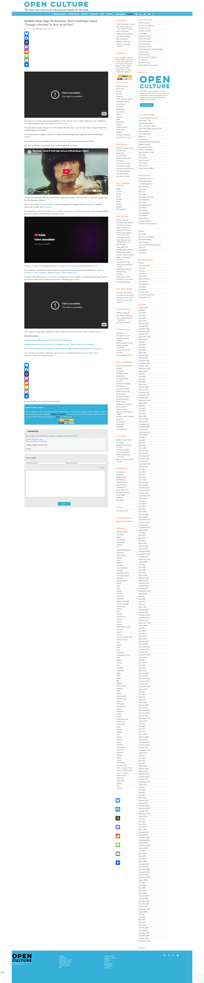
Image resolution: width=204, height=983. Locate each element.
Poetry (119, 714)
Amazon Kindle (122, 532)
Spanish (119, 207)
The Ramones (29, 121)
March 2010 (143, 830)
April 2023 (142, 414)
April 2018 (142, 573)
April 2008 (142, 891)
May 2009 (142, 856)
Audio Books (121, 555)
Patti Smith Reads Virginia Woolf (150, 129)
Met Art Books (121, 407)
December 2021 (144, 456)
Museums (120, 688)
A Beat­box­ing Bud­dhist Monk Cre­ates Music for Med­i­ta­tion (48, 340)
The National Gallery (123, 384)
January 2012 (143, 771)
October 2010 (143, 811)
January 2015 (143, 676)
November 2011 (144, 777)
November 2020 (144, 490)
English (118, 194)
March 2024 (143, 384)
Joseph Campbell (145, 31)
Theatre (119, 755)
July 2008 (142, 883)
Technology (121, 747)
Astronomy (120, 89)
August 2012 (143, 753)
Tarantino (142, 268)
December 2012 (144, 742)
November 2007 (144, 904)
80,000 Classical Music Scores (124, 446)
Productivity (121, 722)
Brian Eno (142, 192)
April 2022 (142, 445)
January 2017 (143, 612)
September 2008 (144, 877)
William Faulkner (144, 144)
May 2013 (142, 729)
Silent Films (120, 153)
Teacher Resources (123, 350)
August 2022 (143, 435)
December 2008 (144, 869)
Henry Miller (143, 194)
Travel (119, 758)
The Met (119, 368)
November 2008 (144, 872)
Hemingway (120, 472)
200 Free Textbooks (123, 42)
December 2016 (144, 615)
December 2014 (144, 679)
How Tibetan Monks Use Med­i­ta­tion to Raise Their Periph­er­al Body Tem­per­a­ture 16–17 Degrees (63, 349)
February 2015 (144, 673)
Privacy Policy (64, 964)
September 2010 (144, 814)
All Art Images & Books (124, 366)
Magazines (120, 670)
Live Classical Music (123, 452)
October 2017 (143, 588)
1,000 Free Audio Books (124, 34)
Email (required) (32, 463)
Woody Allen (143, 281)
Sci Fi (118, 735)
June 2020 (142, 504)
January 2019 (143, 549)
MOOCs (119, 683)
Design (119, 591)
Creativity (120, 578)
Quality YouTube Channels (122, 346)
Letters (119, 660)
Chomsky (119, 274)
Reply (28, 449)
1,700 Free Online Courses (125, 24)
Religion (32, 29)
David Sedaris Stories (123, 269)
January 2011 (143, 803)
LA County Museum (123, 389)
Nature (119, 693)
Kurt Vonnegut (121, 485)
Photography (121, 706)
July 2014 (142, 692)
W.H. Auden (143, 202)
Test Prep (119, 352)
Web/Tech (120, 778)
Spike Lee (142, 247)
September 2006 (144, 941)
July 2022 (142, 437)
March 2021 (143, 480)
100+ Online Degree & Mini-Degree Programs (124, 28)
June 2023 (142, 408)
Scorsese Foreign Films (147, 295)
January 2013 (143, 739)
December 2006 (144, 933)
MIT (118, 681)
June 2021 (142, 472)
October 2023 (143, 398)
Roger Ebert (143, 289)
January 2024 (143, 390)
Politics (119, 717)
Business (119, 94)
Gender (119, 622)
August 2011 (143, 785)
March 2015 (143, 671)
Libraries (120, 663)
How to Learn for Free (124, 637)
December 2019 (144, 520)
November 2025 (144, 331)
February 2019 (144, 546)
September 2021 (144, 464)
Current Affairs (122, 581)
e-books (119, 594)
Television (120, 753)
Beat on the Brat (47, 204)
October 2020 (143, 493)
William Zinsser (121, 482)
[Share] (66, 65)
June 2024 (142, 376)
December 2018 (144, 551)
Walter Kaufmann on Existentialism (151, 49)
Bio (60, 967)
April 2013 (142, 732)
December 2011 (144, 774)
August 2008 (143, 880)
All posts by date (122, 511)
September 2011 (144, 782)
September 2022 (144, 432)
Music (118, 691)
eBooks (107, 967)
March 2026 (143, 321)
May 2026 (142, 316)
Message (102, 467)
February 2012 (144, 769)
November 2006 (144, 936)
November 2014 (144, 681)
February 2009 (144, 864)
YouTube (120, 788)
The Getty (119, 371)
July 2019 (142, 533)
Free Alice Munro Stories (124, 250)
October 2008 (143, 875)
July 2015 (142, 660)
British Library (121, 394)
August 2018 (143, 562)
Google (119, 624)
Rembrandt (120, 424)
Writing (119, 783)
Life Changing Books (123, 282)
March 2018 (143, 575)
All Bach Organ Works (124, 440)
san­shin (72, 198)
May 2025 (142, 347)
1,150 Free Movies (122, 31)
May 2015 (142, 665)
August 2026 (143, 308)
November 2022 (144, 427)
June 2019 (142, 535)
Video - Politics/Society (125, 770)
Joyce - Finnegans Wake (147, 126)
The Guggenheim (122, 379)
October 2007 (143, 906)
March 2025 (143, 353)
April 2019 (142, 541)
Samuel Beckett (144, 213)
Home (61, 956)
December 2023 (144, 392)
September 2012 (144, 750)
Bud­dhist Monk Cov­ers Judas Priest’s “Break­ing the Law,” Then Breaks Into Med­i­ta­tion (59, 344)
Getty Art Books (121, 409)
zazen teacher (52, 277)
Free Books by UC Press (124, 279)
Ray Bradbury (121, 480)
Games (119, 619)
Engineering (120, 109)
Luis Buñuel (142, 287)
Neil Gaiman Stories (123, 230)
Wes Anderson (144, 284)
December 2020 (144, 488)
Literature (119, 117)
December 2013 (144, 710)
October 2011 (143, 779)
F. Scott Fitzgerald (145, 184)
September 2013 (144, 718)
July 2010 (142, 819)
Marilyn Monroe (144, 218)
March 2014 (143, 702)
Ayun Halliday (32, 401)
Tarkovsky (142, 274)
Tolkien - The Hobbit (146, 150)
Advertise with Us (66, 960)
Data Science (120, 104)
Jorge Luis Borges (145, 39)
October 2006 (143, 938)
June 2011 (142, 790)
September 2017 (144, 591)
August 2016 (143, 626)
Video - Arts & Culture (124, 768)
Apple (119, 537)
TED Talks (120, 750)
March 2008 (143, 893)
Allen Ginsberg (144, 186)
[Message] (66, 56)
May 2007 (142, 920)
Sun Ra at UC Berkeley (146, 25)
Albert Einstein (144, 131)
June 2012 (142, 758)
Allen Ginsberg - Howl (146, 152)
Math (118, 119)
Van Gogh (119, 427)
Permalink (43, 401)
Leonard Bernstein (145, 41)
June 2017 (142, 599)
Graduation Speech (123, 627)
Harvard (119, 629)
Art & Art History (122, 86)
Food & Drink (121, 617)
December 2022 (144, 424)
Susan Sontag (144, 292)
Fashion (119, 609)
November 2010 (144, 808)
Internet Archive (122, 640)
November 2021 (144, 459)
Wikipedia (120, 781)
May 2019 (142, 538)
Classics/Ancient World (124, 99)
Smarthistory (120, 422)
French (118, 197)
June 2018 (142, 567)
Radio (119, 727)
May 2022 (142, 443)
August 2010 (143, 816)
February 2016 (144, 641)
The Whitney (120, 386)
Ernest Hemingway (145, 181)
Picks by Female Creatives (148, 223)
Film (118, 611)
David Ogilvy (120, 495)
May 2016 (142, 633)
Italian (118, 202)
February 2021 (144, 482)
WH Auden (142, 234)
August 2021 (143, 467)
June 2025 (142, 345)
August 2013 (143, 721)
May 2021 (142, 474)
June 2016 (142, 631)
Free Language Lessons (124, 343)
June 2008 (142, 885)
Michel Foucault (144, 23)
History (118, 114)
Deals (119, 588)
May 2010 (142, 824)
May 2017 (142, 602)
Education (120, 599)
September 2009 (144, 845)
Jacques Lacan (144, 52)
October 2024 (143, 366)
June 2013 (142, 726)
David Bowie (143, 210)
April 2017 (142, 604)
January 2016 (143, 644)
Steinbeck (119, 498)
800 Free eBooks (122, 39)
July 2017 (142, 596)
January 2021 (143, 485)
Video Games (121, 776)
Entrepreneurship (123, 604)
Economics (120, 107)
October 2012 (143, 747)
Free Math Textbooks (123, 322)
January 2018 (143, 580)
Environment (120, 112)
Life (118, 665)
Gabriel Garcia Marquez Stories (124, 265)
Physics (118, 125)
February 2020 (144, 514)
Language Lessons (123, 655)
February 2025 (144, 355)
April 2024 (142, 382)
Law (118, 658)
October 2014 (143, 684)
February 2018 (144, 578)
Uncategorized (122, 765)
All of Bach (120, 442)
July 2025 (142, 342)
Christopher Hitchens (146, 197)
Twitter (119, 760)
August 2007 (143, 912)
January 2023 (143, 421)
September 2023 (144, 400)
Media (119, 678)
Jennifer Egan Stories (123, 252)
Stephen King (120, 272)
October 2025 (143, 334)
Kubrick (141, 263)
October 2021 (143, 461)
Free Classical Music (123, 450)
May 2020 (142, 506)
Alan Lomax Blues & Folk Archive (125, 460)
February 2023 (144, 419)
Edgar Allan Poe (122, 247)
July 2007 (142, 914)
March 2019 (143, 543)
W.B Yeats (142, 155)
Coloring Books (121, 429)
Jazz (118, 647)
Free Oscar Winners (123, 176)
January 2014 (143, 708)
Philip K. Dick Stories (123, 228)
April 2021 (142, 477)
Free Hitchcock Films (123, 163)
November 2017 (144, 586)
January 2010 (143, 835)
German (119, 199)
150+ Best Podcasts (123, 36)
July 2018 (142, 565)
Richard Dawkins (144, 44)
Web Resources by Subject (122, 339)
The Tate (119, 381)
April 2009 (142, 859)
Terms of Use (64, 966)
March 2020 (143, 512)
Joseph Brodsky (144, 200)
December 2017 (144, 583)
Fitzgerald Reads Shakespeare (149, 142)
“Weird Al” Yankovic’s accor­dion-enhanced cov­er (57, 211)
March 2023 (143, 416)
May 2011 (142, 792)
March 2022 (143, 448)
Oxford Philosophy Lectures (148, 65)
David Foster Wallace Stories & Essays (123, 234)
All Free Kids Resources (124, 355)
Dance (119, 583)
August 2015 (143, 657)
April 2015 (142, 668)
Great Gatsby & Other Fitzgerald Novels (123, 241)
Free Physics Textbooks (124, 315)
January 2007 (143, 930)
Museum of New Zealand (125, 416)
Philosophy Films (144, 297)
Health (119, 632)
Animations (120, 161)
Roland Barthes (144, 55)
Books (119, 560)
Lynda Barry (143, 250)
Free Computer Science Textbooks (124, 319)
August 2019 (143, 530)
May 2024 (142, 379)
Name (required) (71, 463)
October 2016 (143, 620)
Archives (120, 545)
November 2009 (144, 840)
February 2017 (144, 610)
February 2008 (144, 896)
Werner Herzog (144, 279)
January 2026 (143, 326)
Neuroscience (121, 696)
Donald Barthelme (145, 205)
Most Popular (121, 686)
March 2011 (143, 798)
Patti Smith (142, 189)
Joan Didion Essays (123, 262)
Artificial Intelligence (124, 550)
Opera (119, 701)
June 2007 (142, 917)
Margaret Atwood (122, 492)
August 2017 (143, 594)
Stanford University (123, 391)
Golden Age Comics (123, 277)
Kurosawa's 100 (144, 266)
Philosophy (120, 122)
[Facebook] (66, 38)
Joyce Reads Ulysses (146, 123)
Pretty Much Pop (122, 719)
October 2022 (143, 429)
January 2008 (143, 898)
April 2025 (142, 350)
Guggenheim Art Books (124, 404)
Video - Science (122, 773)
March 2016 (143, 639)
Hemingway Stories (123, 237)
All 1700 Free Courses (123, 137)
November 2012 (144, 745)
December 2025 (144, 329)
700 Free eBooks (122, 220)
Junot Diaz (142, 253)
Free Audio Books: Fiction (125, 295)
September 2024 (144, 368)
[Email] (66, 60)
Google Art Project (122, 396)
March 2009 (143, 861)
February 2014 (144, 705)
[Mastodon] (66, 47)
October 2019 (143, 525)
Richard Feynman (145, 28)
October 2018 (143, 557)
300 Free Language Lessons (123, 45)
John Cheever (143, 166)
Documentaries (121, 156)
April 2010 (142, 827)
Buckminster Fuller (145, 47)
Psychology (120, 130)
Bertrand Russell (144, 62)
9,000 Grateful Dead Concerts (123, 456)
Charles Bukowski (145, 134)
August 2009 (143, 848)
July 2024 (142, 374)
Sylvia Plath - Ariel (145, 121)
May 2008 (142, 888)
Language (120, 652)
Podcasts (120, 712)
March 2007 (143, 925)
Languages (108, 964)
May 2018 (142, 570)
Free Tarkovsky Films (123, 171)
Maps (118, 673)
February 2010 (144, 832)
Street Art (119, 419)
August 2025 (143, 339)
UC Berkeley (121, 763)
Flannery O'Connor (145, 147)
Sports (119, 742)
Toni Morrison (121, 487)
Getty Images (121, 402)
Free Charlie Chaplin (123, 166)
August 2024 (143, 371)
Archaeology (121, 540)
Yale (118, 786)
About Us (62, 958)
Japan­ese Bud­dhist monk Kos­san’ (48, 141)
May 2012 (142, 761)
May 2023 (142, 411)
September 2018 (144, 559)
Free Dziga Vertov (122, 174)
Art (118, 547)
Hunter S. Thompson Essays (123, 258)
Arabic (118, 189)
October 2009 (143, 843)
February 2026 (144, 323)
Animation (120, 535)
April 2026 (142, 318)
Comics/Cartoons (123, 573)
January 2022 (143, 453)
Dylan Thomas (144, 160)
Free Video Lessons (123, 336)
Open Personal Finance (124, 521)
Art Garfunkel (143, 216)
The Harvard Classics (123, 225)
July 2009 (142, 851)
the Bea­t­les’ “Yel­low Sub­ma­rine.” (64, 273)
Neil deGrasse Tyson (146, 178)
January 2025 (143, 358)
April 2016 (142, 636)
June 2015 (142, 663)
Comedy (120, 570)
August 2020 (143, 498)
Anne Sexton (143, 163)
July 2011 (142, 787)
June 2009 (142, 853)
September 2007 (144, 909)
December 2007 (144, 901)
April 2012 (142, 763)
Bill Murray (142, 136)
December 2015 (144, 647)
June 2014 (142, 694)
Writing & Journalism (123, 135)
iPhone (119, 645)
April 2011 (142, 795)
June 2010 (142, 822)
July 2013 (142, 724)
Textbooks (108, 966)
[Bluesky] (66, 33)
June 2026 (142, 313)
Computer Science (122, 101)
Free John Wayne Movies (125, 168)
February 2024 (144, 387)
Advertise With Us (146, 105)
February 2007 (144, 928)
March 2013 (143, 734)
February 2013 (144, 737)
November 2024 (144, 363)
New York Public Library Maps (124, 413)
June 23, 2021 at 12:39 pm (36, 441)
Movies (107, 962)
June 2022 (142, 440)
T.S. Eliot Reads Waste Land (148, 118)
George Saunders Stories (125, 255)
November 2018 (144, 554)
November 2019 (144, 522)
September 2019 (144, 527)
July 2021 (142, 469)
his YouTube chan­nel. (93, 332)
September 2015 (144, 655)
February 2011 (144, 800)
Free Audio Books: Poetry (125, 298)
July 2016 (142, 628)
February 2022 (144, 451)
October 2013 (143, 716)
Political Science (121, 127)
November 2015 (144, 649)
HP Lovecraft (120, 244)
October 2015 (143, 652)
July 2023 (142, 406)
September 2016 (144, 623)
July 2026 (142, 310)
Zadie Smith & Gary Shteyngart (150, 245)
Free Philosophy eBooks (124, 223)
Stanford (120, 745)
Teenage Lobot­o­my (66, 266)
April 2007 (142, 922)
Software (120, 740)
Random (120, 729)
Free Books (120, 333)
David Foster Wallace (146, 168)
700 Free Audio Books (124, 293)
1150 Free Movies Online (124, 148)
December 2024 (144, 361)
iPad (118, 642)
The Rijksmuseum (122, 373)
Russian (119, 204)
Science (119, 737)
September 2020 (144, 496)
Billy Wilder (120, 500)
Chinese (119, 191)
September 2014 (144, 686)
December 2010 (144, 806)
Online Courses (122, 699)
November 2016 (144, 618)
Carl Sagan (143, 33)
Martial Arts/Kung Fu (123, 158)
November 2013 (144, 713)
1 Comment (50, 29)
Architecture (121, 542)
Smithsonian (120, 376)
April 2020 (142, 509)
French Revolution (122, 399)
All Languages (121, 209)
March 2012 (143, 766)
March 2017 (143, 607)
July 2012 (142, 755)
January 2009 (143, 867)
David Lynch (143, 276)
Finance (119, 614)
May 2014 (142, 697)
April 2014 (142, 700)
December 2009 (144, 838)
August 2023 (143, 403)
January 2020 (143, 517)
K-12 (118, 650)
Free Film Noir (121, 151)
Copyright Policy (65, 962)
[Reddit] (66, 51)
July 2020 (142, 501)
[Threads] (66, 42)
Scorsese (142, 271)
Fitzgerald (119, 474)
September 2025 (144, 337)
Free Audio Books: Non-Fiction (124, 301)
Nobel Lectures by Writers (147, 57)
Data (118, 586)
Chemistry (119, 96)
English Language (123, 601)
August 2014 (143, 689)
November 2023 (144, 395)
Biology (118, 91)
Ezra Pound (143, 158)
